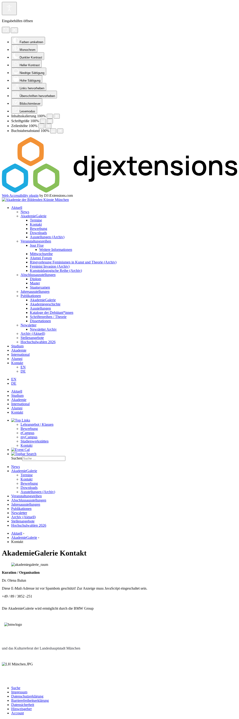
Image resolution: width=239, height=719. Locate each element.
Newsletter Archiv (43, 329)
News (25, 212)
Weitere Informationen (55, 250)
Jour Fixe (37, 245)
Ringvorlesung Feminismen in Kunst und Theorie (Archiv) (73, 262)
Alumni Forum (41, 258)
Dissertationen (40, 321)
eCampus (27, 433)
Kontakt (36, 224)
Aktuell (16, 208)
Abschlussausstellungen (38, 275)
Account (17, 713)
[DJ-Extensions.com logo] (119, 191)
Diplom (35, 279)
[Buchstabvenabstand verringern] (53, 130)
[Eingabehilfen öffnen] (9, 8)
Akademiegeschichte (45, 304)
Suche (15, 688)
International (20, 354)
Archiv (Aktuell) (33, 333)
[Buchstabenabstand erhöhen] (60, 130)
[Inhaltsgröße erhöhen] (57, 116)
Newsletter (28, 325)
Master (35, 283)
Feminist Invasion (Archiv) (50, 266)
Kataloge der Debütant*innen (51, 313)
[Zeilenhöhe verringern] (41, 126)
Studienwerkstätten (35, 441)
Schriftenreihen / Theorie (48, 317)
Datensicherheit (22, 705)
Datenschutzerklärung (27, 696)
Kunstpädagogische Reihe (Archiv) (56, 271)
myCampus (29, 437)
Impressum (19, 692)
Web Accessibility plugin (20, 195)
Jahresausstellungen (35, 292)
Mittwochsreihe (41, 254)
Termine (36, 220)
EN (23, 367)
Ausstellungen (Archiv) (47, 237)
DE (23, 371)
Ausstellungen (40, 308)
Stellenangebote (32, 338)
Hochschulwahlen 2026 (38, 342)
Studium (17, 346)
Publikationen (31, 296)
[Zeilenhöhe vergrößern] (48, 126)
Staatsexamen (40, 287)
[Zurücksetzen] (6, 30)
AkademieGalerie (33, 216)
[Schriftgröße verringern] (43, 121)
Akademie (18, 350)
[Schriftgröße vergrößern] (50, 121)
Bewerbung (38, 229)
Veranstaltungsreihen (36, 241)
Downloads (38, 233)
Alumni (16, 359)
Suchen (16, 458)
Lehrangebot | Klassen (37, 424)
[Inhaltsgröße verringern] (50, 116)
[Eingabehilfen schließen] (14, 30)
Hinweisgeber (21, 709)
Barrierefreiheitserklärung (30, 700)
